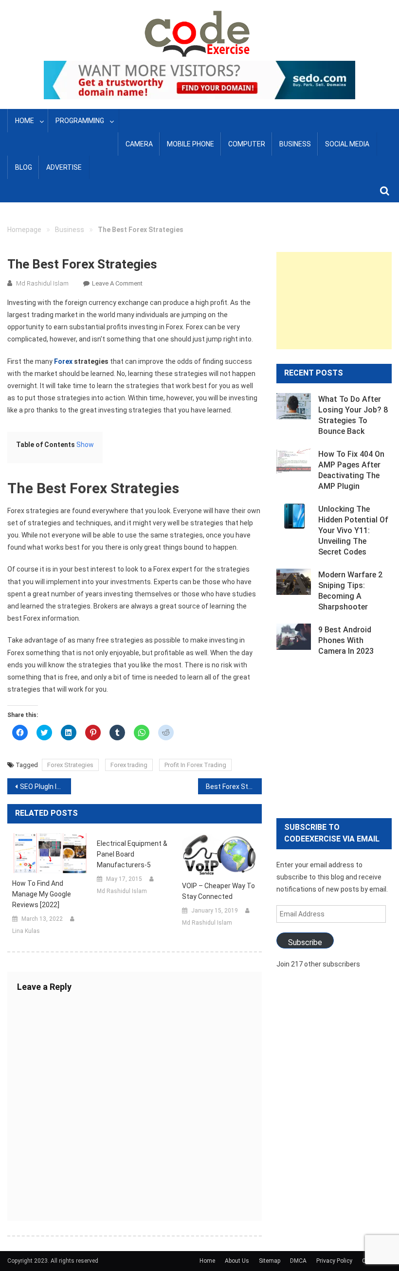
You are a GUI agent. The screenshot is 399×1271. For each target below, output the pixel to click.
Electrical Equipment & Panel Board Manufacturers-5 (132, 854)
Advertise (64, 167)
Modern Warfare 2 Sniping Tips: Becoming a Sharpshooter (350, 590)
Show (85, 444)
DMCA (298, 1260)
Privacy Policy (334, 1260)
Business (295, 144)
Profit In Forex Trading (195, 765)
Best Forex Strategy (234, 786)
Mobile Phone (190, 144)
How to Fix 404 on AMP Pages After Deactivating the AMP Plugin (351, 470)
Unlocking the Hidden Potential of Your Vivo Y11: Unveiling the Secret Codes (353, 530)
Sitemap (269, 1260)
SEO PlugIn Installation (45, 786)
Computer (246, 144)
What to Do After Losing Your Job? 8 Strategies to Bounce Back (353, 415)
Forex (63, 361)
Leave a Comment (117, 283)
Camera (139, 144)
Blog (23, 167)
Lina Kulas (26, 931)
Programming (79, 121)
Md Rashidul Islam (42, 283)
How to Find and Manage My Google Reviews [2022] (41, 894)
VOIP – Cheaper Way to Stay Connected (218, 891)
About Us (237, 1260)
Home (24, 121)
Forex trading (128, 765)
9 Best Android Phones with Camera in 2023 (346, 640)
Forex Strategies (70, 765)
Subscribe (305, 942)
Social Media (347, 144)
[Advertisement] (334, 300)
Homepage (24, 229)
